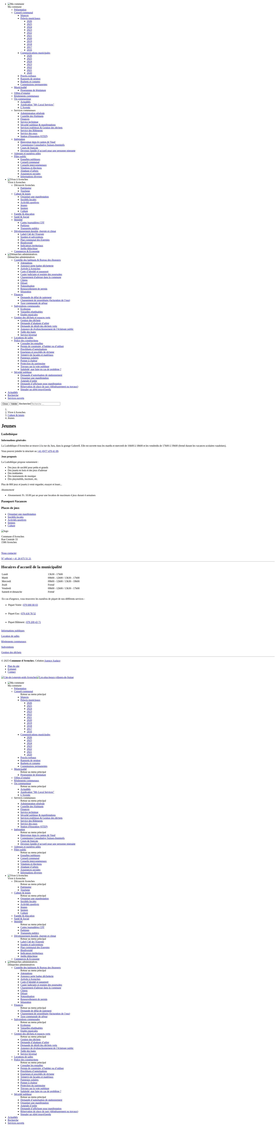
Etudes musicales (29, 314)
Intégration (19, 139)
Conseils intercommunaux (33, 165)
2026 (29, 21)
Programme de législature (33, 90)
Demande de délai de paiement (35, 297)
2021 (29, 35)
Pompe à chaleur (28, 360)
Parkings (24, 225)
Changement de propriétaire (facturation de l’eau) (45, 300)
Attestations (26, 262)
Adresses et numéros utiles (27, 153)
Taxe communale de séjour (33, 303)
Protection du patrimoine (32, 363)
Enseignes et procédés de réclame (37, 352)
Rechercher (25, 403)
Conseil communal (23, 12)
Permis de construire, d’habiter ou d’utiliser (42, 346)
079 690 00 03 (30, 605)
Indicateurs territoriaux (31, 245)
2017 (29, 47)
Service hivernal (28, 334)
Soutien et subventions (31, 237)
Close (5, 404)
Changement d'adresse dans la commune (40, 277)
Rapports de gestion (30, 78)
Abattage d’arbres (29, 170)
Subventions (7, 647)
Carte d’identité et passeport (34, 271)
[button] (138, 434)
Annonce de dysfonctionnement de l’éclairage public (46, 329)
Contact (11, 672)
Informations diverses (31, 176)
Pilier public (20, 156)
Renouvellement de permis (33, 288)
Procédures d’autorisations (33, 349)
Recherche (13, 395)
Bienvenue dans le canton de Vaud (37, 142)
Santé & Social (21, 216)
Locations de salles (23, 337)
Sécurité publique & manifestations (38, 124)
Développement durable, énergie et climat (35, 231)
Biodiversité (26, 242)
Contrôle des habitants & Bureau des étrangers (37, 260)
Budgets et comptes (30, 81)
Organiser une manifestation (34, 196)
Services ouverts (16, 398)
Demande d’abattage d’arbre (34, 323)
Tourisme (25, 191)
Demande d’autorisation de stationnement (41, 375)
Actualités (25, 101)
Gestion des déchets (30, 320)
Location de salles (10, 636)
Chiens (23, 280)
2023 (29, 29)
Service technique (29, 122)
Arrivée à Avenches (30, 268)
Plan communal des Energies (35, 239)
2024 (29, 27)
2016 (29, 50)
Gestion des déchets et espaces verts (32, 317)
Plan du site (13, 666)
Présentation (20, 9)
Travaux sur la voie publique (34, 366)
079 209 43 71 (33, 622)
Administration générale (32, 113)
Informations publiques (12, 630)
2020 (29, 38)
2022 (29, 32)
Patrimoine (25, 188)
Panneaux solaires (29, 357)
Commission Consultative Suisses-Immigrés (42, 145)
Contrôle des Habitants (31, 116)
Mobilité (18, 219)
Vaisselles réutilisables (31, 311)
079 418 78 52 (28, 613)
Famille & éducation (24, 214)
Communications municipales (35, 52)
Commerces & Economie (26, 251)
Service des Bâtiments (31, 130)
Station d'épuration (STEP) (34, 136)
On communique (22, 98)
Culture (24, 211)
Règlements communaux (26, 96)
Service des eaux (28, 133)
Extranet (12, 669)
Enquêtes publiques (30, 159)
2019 (29, 41)
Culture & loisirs (22, 193)
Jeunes (23, 205)
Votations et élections (31, 168)
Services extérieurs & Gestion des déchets (41, 127)
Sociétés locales (28, 199)
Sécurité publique (23, 372)
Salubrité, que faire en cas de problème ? (40, 369)
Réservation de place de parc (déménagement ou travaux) (49, 386)
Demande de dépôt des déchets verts (38, 326)
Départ (23, 283)
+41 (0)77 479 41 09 (47, 451)
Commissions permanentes (33, 84)
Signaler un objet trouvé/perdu (35, 389)
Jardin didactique (29, 248)
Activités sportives (29, 202)
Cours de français (29, 147)
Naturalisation (27, 286)
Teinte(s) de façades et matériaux (36, 355)
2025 (29, 24)
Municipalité (20, 87)
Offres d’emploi (22, 93)
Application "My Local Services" (37, 104)
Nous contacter (8, 553)
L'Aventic (25, 107)
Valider (14, 404)
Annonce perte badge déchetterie (37, 265)
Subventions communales (27, 306)
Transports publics (29, 228)
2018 (29, 44)
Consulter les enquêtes (31, 343)
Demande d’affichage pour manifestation (40, 383)
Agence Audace (52, 660)
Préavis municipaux (30, 18)
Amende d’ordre (28, 380)
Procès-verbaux (28, 75)
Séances (24, 15)
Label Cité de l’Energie (32, 234)
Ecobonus (25, 309)
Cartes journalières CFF (32, 222)
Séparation (25, 291)
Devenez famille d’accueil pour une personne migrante (47, 150)
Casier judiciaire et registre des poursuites (41, 274)
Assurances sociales (30, 173)
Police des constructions (26, 340)
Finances (24, 119)
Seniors (24, 208)
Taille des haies (28, 332)
